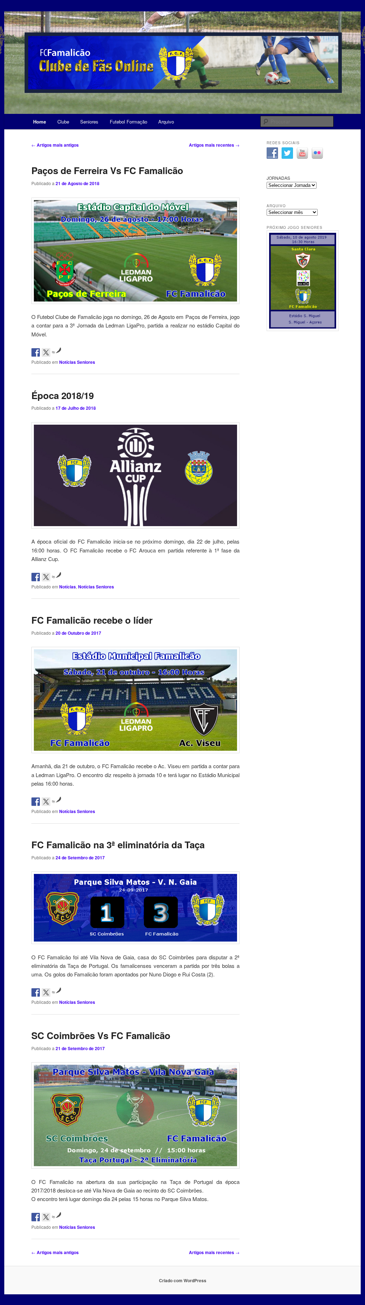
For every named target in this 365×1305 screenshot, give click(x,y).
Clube (63, 121)
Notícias (67, 586)
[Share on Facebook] (35, 352)
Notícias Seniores (77, 362)
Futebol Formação (128, 121)
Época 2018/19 (62, 395)
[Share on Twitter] (46, 352)
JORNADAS (278, 178)
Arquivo (166, 121)
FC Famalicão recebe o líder (92, 620)
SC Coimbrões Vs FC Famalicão (100, 1035)
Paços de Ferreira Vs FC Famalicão (107, 170)
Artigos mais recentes (214, 145)
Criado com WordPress (182, 1280)
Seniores (89, 121)
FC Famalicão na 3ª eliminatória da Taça (118, 844)
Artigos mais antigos (55, 145)
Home (39, 121)
